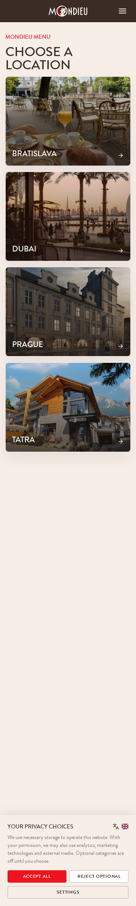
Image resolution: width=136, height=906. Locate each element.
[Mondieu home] (68, 11)
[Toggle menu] (122, 11)
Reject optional (99, 876)
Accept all (37, 876)
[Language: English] (121, 826)
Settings (68, 892)
